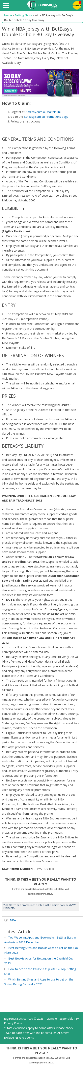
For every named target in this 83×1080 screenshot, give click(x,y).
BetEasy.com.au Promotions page (46, 116)
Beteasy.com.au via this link (43, 112)
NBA (13, 920)
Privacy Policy (13, 1023)
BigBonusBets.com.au (18, 1018)
